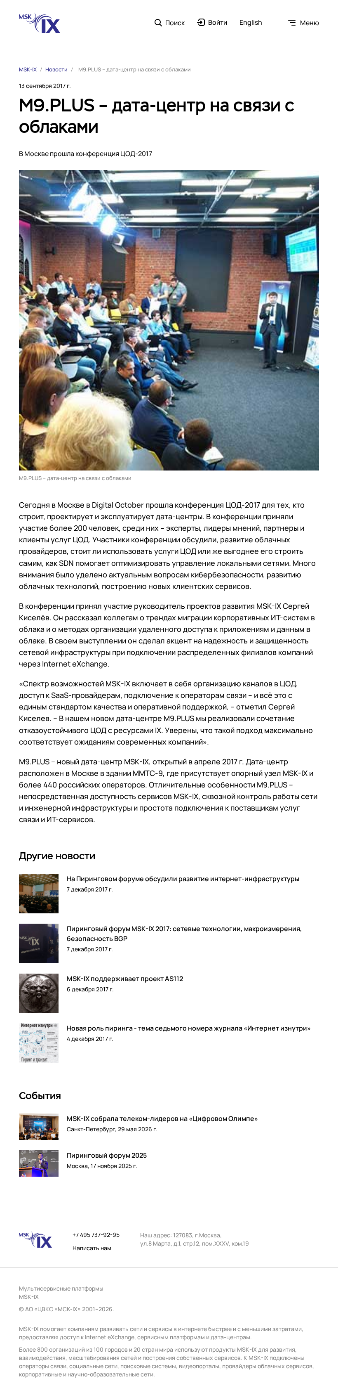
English (250, 23)
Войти (217, 23)
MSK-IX (28, 69)
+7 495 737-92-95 (96, 1235)
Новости (56, 69)
